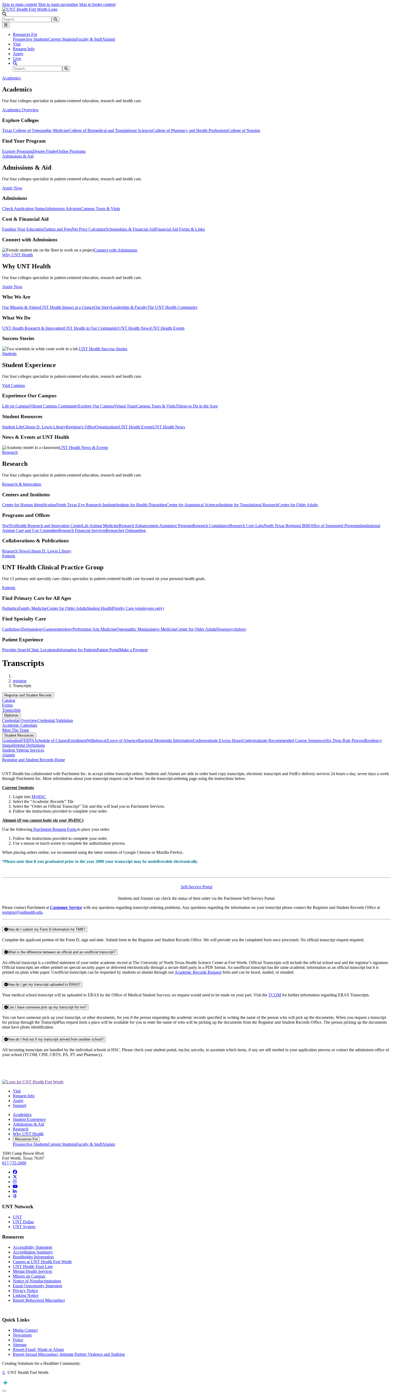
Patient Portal (108, 650)
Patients (8, 587)
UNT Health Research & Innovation (33, 328)
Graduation (11, 740)
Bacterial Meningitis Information (165, 740)
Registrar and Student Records (28, 695)
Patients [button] (8, 556)
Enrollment (77, 740)
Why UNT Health (28, 1134)
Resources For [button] (25, 34)
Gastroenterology (57, 629)
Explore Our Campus (96, 406)
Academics (22, 1114)
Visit (17, 44)
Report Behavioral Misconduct (39, 1300)
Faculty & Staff (89, 39)
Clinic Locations (43, 650)
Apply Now (12, 188)
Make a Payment (133, 650)
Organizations (107, 427)
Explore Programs (17, 151)
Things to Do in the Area (197, 406)
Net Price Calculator (89, 229)
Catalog (8, 700)
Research (20, 1129)
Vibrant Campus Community (53, 406)
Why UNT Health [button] (17, 255)
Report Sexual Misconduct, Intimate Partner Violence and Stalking (69, 1354)
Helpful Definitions (28, 745)
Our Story (102, 307)
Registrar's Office (80, 427)
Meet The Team (15, 730)
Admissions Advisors (63, 208)
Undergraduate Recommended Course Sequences (284, 740)
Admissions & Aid (28, 1124)
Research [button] (10, 452)
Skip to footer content (97, 4)
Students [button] (9, 353)
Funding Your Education (23, 229)
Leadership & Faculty (129, 307)
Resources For (26, 1139)
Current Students (62, 39)
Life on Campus (15, 406)
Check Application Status (23, 208)
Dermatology (32, 629)
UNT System (24, 1226)
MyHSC (39, 796)
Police (18, 1340)
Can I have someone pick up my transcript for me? (47, 1007)
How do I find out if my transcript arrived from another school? (55, 1039)
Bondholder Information (33, 1257)
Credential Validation (55, 720)
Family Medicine (32, 608)
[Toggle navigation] (6, 25)
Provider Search (15, 650)
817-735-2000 (14, 1163)
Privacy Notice (25, 1290)
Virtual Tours (125, 406)
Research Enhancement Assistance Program (155, 525)
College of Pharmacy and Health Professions (190, 130)
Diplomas (11, 715)
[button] (4, 14)
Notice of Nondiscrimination (37, 1281)
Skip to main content (19, 4)
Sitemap (19, 1344)
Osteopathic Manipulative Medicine (146, 629)
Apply (18, 53)
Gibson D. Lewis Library (44, 427)
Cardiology (11, 629)
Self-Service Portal (196, 887)
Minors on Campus (29, 1276)
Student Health (99, 608)
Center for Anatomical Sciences (192, 504)
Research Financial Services (82, 530)
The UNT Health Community (172, 307)
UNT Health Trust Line (33, 1266)
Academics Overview (20, 110)
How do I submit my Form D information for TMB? (46, 929)
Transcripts (11, 710)
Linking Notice (25, 1295)
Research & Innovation (21, 484)
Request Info (23, 49)
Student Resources (19, 735)
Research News (15, 551)
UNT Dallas (23, 1222)
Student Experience (29, 1119)
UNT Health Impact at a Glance (67, 307)
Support (19, 1105)
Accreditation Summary (33, 1252)
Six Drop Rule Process (345, 740)
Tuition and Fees (58, 229)
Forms (7, 705)
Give (17, 58)
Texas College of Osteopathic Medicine (35, 130)
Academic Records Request (198, 972)
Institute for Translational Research (248, 504)
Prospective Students (30, 39)
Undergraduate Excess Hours (217, 740)
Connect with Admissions (115, 250)
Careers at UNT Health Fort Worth (42, 1261)
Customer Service (66, 907)
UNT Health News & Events (83, 447)
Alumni (108, 39)
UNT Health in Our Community (91, 328)
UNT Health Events (167, 328)
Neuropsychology (231, 629)
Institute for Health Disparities (141, 504)
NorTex (8, 525)
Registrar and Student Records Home (33, 759)
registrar (19, 681)
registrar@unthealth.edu (22, 912)
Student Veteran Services (23, 750)
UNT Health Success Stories (103, 348)
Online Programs (71, 151)
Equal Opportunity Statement (37, 1285)
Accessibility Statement (32, 1247)
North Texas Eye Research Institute (86, 504)
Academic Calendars (19, 725)
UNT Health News (134, 328)
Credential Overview (19, 720)
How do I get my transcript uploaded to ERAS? (44, 984)
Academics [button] (11, 78)
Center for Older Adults (298, 504)
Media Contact (25, 1330)
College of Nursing (244, 130)
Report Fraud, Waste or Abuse (38, 1349)
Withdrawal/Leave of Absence (112, 740)
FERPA (27, 740)
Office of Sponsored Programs (334, 525)
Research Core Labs (246, 525)
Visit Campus (13, 385)
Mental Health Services (32, 1271)
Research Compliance (210, 525)
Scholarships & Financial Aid (130, 229)
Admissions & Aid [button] (17, 156)
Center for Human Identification (29, 504)
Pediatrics (10, 608)
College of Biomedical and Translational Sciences (110, 130)
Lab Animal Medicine (100, 525)
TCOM (274, 995)
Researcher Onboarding (126, 530)
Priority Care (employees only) (138, 608)
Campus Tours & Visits (100, 208)
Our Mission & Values (21, 307)
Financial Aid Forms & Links (180, 229)
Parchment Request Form (54, 829)
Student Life (12, 427)
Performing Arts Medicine (94, 629)
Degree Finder (45, 151)
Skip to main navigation (58, 4)
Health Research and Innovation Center (48, 525)
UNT (17, 1217)
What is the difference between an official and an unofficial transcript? (61, 952)
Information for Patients (77, 650)
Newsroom (22, 1335)
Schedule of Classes (51, 740)
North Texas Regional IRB (286, 525)
